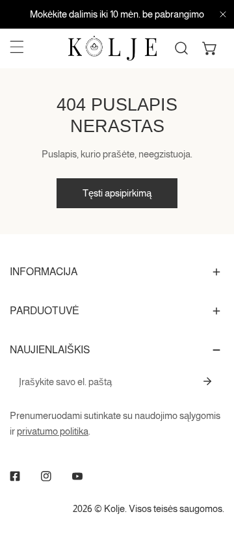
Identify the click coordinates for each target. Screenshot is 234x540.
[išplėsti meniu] (17, 47)
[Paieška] (181, 48)
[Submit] (207, 381)
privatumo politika (52, 431)
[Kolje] (112, 48)
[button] (210, 48)
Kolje (114, 508)
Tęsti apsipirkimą (117, 192)
